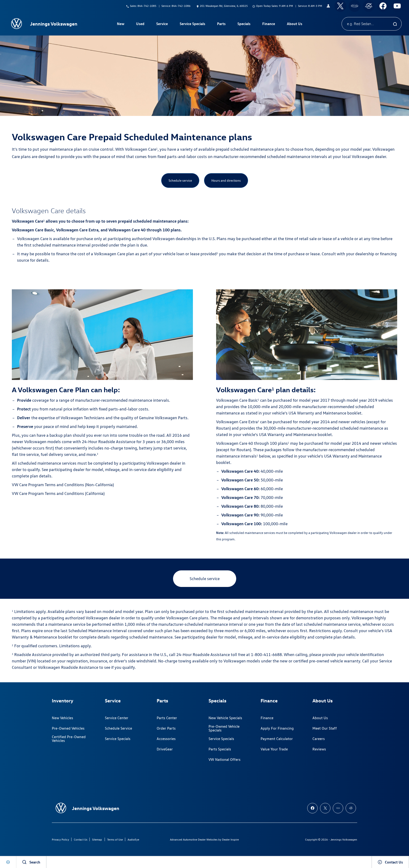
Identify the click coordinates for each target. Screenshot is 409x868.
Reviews (319, 749)
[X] (340, 6)
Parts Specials (220, 749)
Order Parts (166, 728)
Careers (318, 738)
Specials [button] (243, 24)
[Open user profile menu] (328, 6)
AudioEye (133, 839)
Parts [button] (221, 24)
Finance (267, 718)
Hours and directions (226, 180)
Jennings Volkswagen (343, 839)
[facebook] (383, 6)
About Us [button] (294, 24)
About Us (320, 718)
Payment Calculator (277, 738)
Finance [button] (268, 24)
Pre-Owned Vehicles (68, 728)
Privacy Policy (60, 839)
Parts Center (167, 718)
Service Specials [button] (192, 24)
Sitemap (97, 839)
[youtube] (397, 6)
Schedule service (180, 180)
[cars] (354, 6)
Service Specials (117, 738)
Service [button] (162, 24)
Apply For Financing (277, 728)
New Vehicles (62, 718)
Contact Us (80, 839)
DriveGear (165, 749)
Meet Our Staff (324, 728)
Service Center (116, 718)
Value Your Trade (274, 749)
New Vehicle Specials (225, 718)
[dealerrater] (369, 6)
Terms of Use (115, 839)
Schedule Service (118, 728)
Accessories (166, 738)
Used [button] (140, 24)
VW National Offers (224, 759)
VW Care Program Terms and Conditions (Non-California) (63, 484)
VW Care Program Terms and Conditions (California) (58, 493)
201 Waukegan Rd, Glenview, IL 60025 (224, 6)
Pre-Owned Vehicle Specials (224, 728)
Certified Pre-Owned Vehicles (69, 739)
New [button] (121, 24)
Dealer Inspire (230, 839)
